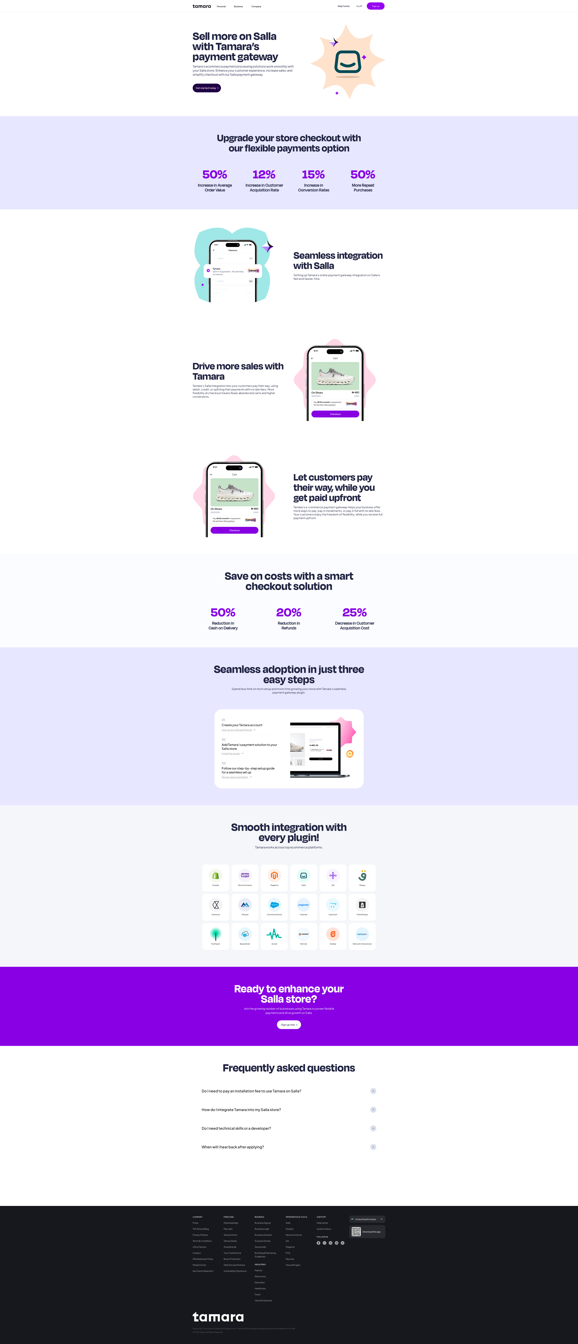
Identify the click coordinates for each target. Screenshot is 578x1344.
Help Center (344, 6)
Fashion (258, 1270)
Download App (231, 1222)
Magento (290, 1246)
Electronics (260, 1276)
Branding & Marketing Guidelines (265, 1255)
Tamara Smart (230, 1234)
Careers (197, 1253)
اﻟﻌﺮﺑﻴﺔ (359, 6)
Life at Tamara (199, 1246)
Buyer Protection (232, 1259)
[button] (223, 6)
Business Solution (263, 1234)
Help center (322, 1222)
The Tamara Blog (201, 1228)
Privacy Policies (200, 1234)
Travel (257, 1294)
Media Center (199, 1265)
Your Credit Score (232, 1253)
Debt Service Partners (234, 1265)
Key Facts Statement (203, 1271)
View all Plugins (293, 1265)
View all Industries (263, 1300)
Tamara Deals (230, 1240)
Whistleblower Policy (203, 1259)
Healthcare (260, 1288)
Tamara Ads (260, 1246)
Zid (287, 1240)
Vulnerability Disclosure (235, 1271)
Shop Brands (230, 1246)
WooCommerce (294, 1234)
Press (195, 1222)
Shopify (290, 1228)
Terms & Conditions (202, 1240)
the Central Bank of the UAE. (283, 1328)
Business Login (262, 1228)
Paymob (290, 1259)
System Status (324, 1228)
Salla (288, 1222)
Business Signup (263, 1222)
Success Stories (262, 1240)
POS (288, 1253)
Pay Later (228, 1228)
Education (260, 1282)
